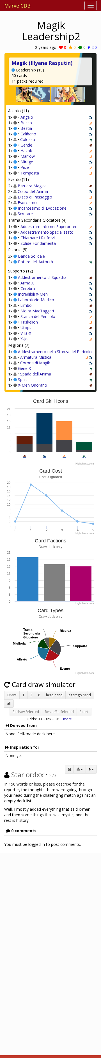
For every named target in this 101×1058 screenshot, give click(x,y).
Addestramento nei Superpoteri (48, 226)
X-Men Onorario (32, 385)
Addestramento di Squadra (42, 277)
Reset (84, 711)
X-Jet (24, 338)
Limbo (26, 305)
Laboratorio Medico (36, 299)
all (9, 703)
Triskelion (29, 322)
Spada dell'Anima (35, 374)
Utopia (26, 327)
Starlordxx (27, 774)
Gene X (24, 368)
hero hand (54, 695)
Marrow (27, 156)
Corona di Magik (35, 362)
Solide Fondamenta (38, 243)
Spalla (23, 379)
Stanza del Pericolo (37, 316)
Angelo (26, 117)
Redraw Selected (26, 711)
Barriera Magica (32, 185)
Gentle (26, 145)
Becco (26, 122)
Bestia (26, 128)
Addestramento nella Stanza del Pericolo (55, 351)
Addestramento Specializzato (47, 232)
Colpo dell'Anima (33, 191)
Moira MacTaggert (37, 310)
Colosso (27, 139)
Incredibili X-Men (33, 294)
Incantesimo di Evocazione (42, 208)
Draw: (12, 695)
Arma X (27, 283)
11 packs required (27, 81)
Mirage (26, 161)
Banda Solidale (31, 256)
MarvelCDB (17, 5)
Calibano (28, 134)
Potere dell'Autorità (35, 261)
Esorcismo (27, 202)
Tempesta (29, 173)
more (67, 719)
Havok (26, 150)
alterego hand (79, 695)
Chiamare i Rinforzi (37, 237)
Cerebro (27, 288)
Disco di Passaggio (35, 197)
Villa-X (25, 333)
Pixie (24, 167)
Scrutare (25, 213)
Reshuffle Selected (59, 711)
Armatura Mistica (35, 357)
